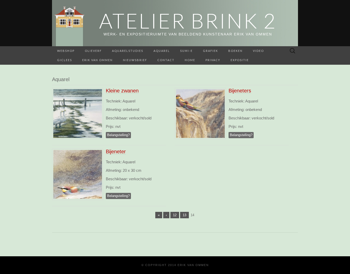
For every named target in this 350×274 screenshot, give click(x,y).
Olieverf (93, 50)
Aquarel (161, 50)
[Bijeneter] (77, 174)
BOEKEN (235, 50)
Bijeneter (116, 151)
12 (175, 215)
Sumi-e (186, 50)
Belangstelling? (118, 135)
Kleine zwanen (122, 90)
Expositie (240, 60)
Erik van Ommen (97, 60)
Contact (165, 60)
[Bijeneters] (200, 113)
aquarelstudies (127, 50)
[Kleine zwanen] (77, 113)
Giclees (64, 60)
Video (258, 50)
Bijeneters (240, 90)
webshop (66, 50)
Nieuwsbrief (135, 60)
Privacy (212, 60)
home (190, 60)
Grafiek (210, 50)
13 (184, 215)
